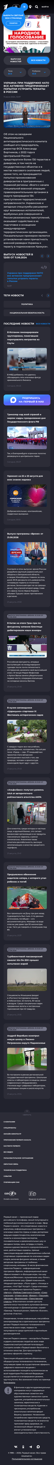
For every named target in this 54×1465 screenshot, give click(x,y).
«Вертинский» (21, 1298)
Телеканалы (9, 1382)
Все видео (8, 1152)
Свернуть (27, 1115)
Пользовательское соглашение (18, 1158)
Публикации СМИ (11, 1182)
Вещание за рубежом (37, 1199)
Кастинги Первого (12, 1146)
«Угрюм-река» (21, 1295)
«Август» (8, 1292)
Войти (45, 7)
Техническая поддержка (15, 1170)
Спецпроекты (10, 1128)
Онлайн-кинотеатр (12, 1134)
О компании (9, 1122)
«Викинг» (33, 1295)
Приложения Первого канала (17, 1140)
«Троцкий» (43, 1295)
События (8, 1176)
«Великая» (9, 1298)
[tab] (15, 60)
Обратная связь (11, 1164)
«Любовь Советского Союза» (26, 1292)
